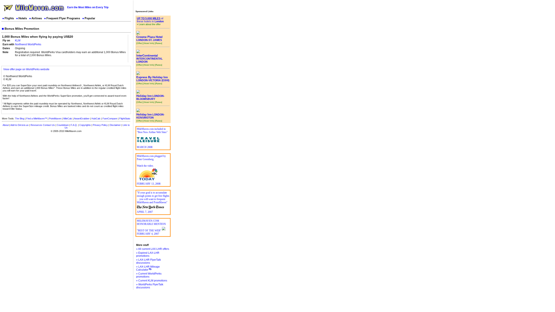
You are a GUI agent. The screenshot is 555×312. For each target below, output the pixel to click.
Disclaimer (115, 125)
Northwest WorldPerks (28, 44)
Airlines (36, 18)
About (6, 125)
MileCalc (67, 118)
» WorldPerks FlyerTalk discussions (149, 286)
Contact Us (49, 125)
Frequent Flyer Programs (63, 18)
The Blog (19, 118)
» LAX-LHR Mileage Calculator (148, 268)
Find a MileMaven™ (36, 118)
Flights (9, 18)
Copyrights (85, 125)
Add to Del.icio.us (19, 125)
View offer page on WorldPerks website (26, 69)
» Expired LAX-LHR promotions (147, 254)
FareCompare (110, 118)
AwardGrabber (82, 118)
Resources (36, 125)
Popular (90, 18)
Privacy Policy (100, 125)
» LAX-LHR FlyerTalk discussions (148, 261)
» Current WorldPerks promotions (149, 275)
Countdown (63, 125)
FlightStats (124, 118)
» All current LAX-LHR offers (152, 248)
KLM (17, 40)
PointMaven (55, 118)
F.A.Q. (74, 125)
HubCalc (96, 118)
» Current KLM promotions (151, 280)
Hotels (22, 18)
